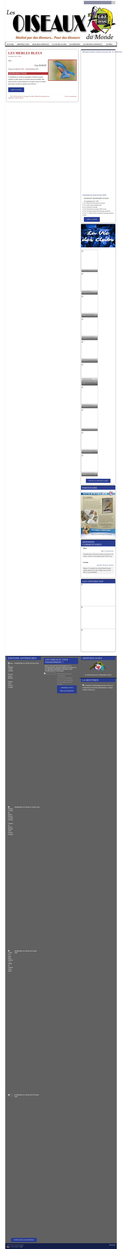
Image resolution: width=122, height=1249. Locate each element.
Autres (109, 44)
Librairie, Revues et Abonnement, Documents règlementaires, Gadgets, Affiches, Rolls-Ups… (97, 688)
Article (15, 56)
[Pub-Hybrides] (98, 514)
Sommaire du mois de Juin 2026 (94, 195)
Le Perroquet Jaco (109, 551)
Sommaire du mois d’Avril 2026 (26, 807)
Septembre (11, 98)
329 (15, 96)
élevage (26, 96)
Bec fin (22, 96)
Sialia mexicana (19, 98)
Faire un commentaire (71, 96)
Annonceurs (112, 1245)
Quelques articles (40, 44)
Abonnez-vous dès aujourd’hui (67, 689)
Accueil (10, 44)
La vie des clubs (59, 44)
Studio (21, 1246)
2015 (11, 96)
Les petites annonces (92, 44)
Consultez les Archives (24, 1240)
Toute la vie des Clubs (98, 481)
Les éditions (74, 44)
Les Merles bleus (25, 53)
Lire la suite (16, 90)
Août (17, 96)
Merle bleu (38, 96)
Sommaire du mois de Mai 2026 (26, 663)
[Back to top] (117, 1244)
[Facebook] (7, 2)
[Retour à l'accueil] (61, 23)
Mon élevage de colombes (107, 565)
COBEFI (19, 56)
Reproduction (45, 96)
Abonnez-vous (23, 44)
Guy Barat (32, 96)
